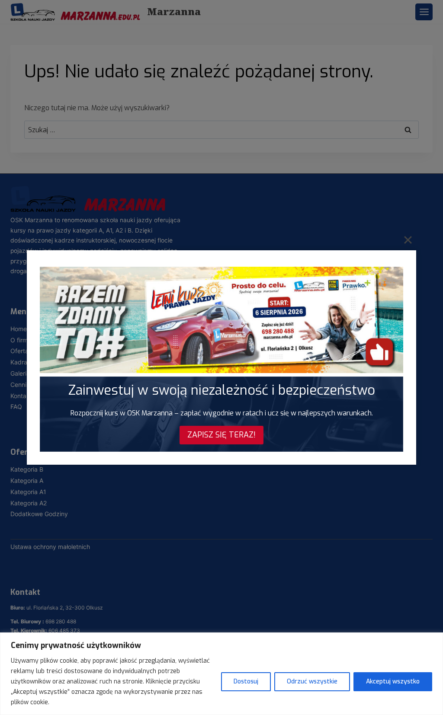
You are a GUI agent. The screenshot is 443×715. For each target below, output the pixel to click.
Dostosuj (246, 681)
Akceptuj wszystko (393, 681)
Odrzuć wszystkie (312, 681)
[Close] (408, 239)
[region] (221, 673)
